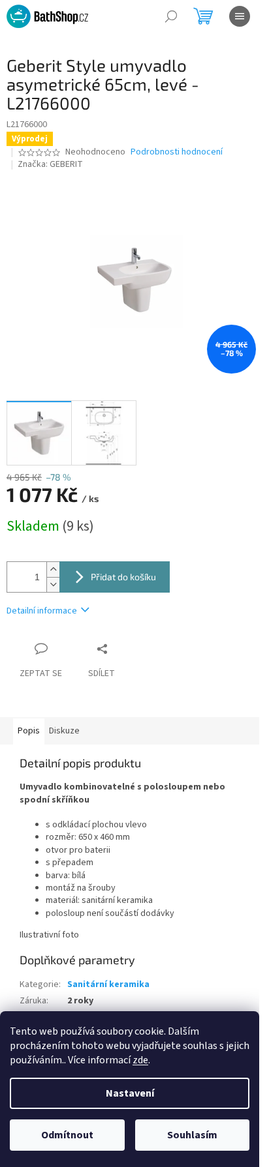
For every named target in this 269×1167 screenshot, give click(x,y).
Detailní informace (42, 610)
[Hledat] (171, 16)
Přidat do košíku (123, 576)
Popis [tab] (29, 730)
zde (140, 1060)
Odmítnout (67, 1135)
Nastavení (130, 1093)
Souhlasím (192, 1135)
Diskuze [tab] (64, 730)
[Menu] (240, 16)
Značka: (50, 164)
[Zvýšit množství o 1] (52, 569)
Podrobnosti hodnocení (177, 152)
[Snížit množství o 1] (52, 584)
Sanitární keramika (108, 984)
